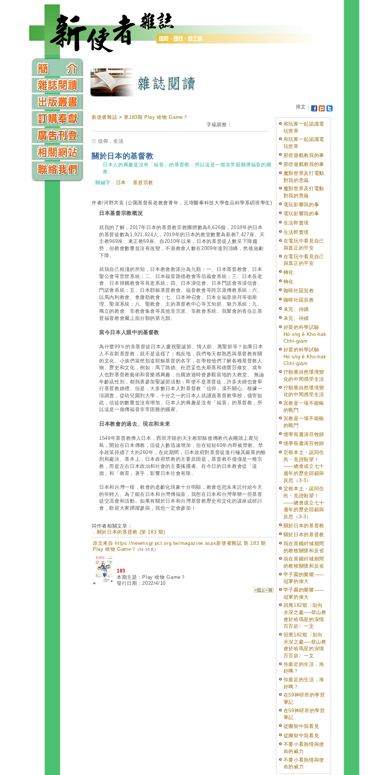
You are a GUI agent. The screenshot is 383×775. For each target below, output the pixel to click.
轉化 (289, 272)
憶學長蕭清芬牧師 (304, 434)
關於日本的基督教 (304, 525)
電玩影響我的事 (301, 204)
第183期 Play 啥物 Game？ (156, 117)
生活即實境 (296, 223)
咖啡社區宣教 (299, 290)
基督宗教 (143, 182)
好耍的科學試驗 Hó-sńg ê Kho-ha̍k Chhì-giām (305, 334)
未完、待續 (296, 309)
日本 (121, 182)
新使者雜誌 (104, 117)
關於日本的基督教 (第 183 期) (131, 532)
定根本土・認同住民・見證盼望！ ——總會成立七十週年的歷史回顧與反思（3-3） (304, 466)
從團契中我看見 (301, 726)
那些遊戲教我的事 (304, 155)
